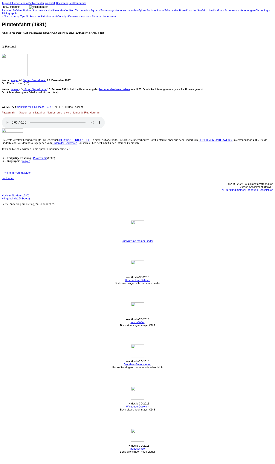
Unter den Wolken (63, 10)
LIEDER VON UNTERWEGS (215, 140)
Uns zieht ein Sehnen (137, 280)
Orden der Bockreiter (64, 143)
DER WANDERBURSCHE (74, 140)
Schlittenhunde (77, 3)
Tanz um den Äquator (87, 10)
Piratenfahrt (40, 158)
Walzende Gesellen (137, 406)
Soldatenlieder (155, 10)
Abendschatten (137, 448)
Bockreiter (62, 3)
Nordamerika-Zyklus (134, 10)
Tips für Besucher (30, 16)
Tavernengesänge (111, 10)
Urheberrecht (49, 16)
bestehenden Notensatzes (114, 89)
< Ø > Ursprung (11, 16)
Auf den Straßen (22, 10)
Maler (40, 3)
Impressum (109, 16)
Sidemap (97, 16)
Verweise (74, 16)
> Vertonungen (246, 10)
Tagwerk (7, 3)
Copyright (63, 16)
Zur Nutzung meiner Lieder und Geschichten (247, 189)
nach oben (8, 178)
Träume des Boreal (176, 10)
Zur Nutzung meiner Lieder (137, 241)
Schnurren (231, 10)
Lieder (16, 3)
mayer (14, 80)
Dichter (32, 3)
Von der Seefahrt (197, 10)
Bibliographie (9, 13)
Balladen (7, 10)
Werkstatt (50, 3)
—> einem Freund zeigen (16, 172)
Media (24, 3)
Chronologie (262, 10)
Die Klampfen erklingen (137, 364)
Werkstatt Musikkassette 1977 (34, 107)
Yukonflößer (138, 322)
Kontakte (86, 16)
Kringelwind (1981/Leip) (16, 198)
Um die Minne (216, 10)
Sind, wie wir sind (42, 10)
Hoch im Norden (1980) (15, 195)
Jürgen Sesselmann (34, 80)
